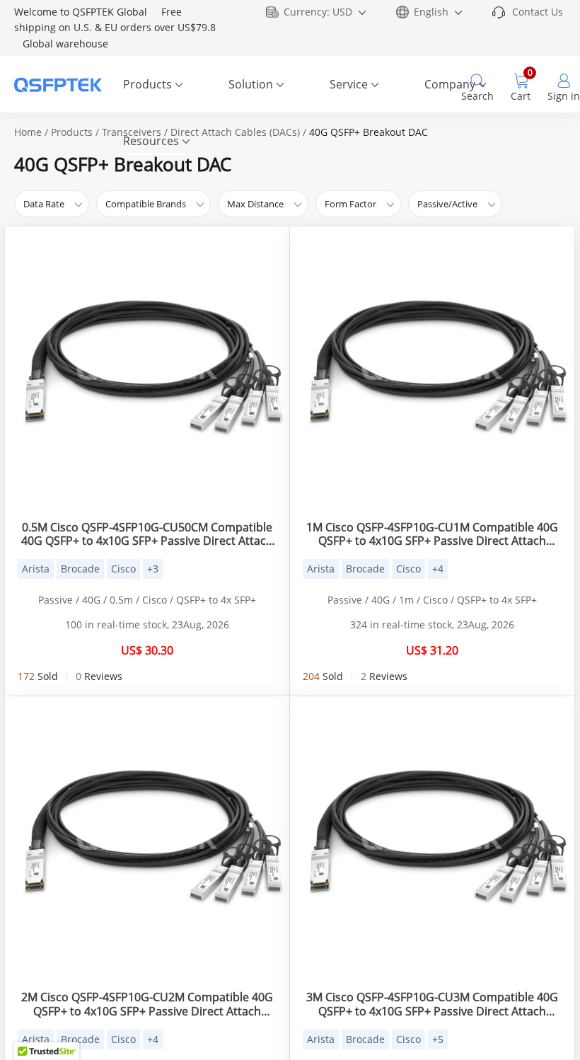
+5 (437, 1039)
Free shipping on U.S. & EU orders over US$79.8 (116, 27)
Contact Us (537, 11)
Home (28, 132)
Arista (36, 568)
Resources (151, 141)
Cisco (123, 568)
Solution (250, 84)
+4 (437, 568)
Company (449, 84)
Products (147, 84)
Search (477, 96)
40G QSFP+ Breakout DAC (368, 132)
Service (349, 84)
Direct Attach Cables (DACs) (235, 132)
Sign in (563, 96)
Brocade (80, 568)
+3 (152, 568)
